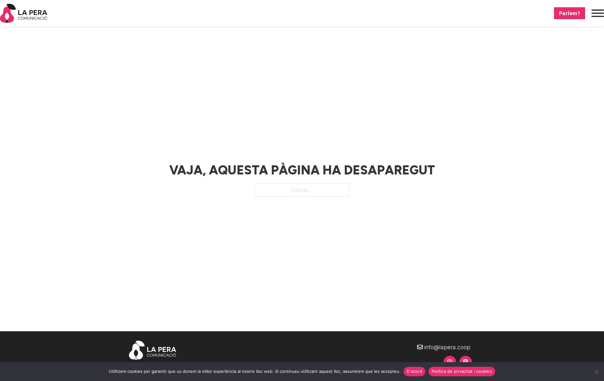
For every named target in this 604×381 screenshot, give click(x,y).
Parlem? (569, 13)
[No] (596, 371)
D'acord (414, 371)
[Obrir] (597, 13)
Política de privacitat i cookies (462, 371)
